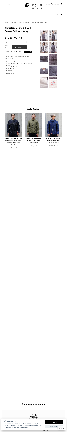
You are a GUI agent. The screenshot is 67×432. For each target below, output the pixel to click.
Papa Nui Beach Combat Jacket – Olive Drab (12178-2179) (33, 140)
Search (48, 4)
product (13, 22)
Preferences (54, 426)
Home (6, 22)
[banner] (33, 7)
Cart (58, 14)
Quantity (7, 45)
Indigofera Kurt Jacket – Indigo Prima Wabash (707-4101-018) (53, 140)
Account (57, 4)
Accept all (54, 422)
